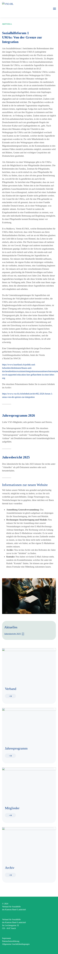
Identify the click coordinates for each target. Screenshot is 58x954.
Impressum (6, 938)
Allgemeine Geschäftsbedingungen (16, 944)
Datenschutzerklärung (10, 941)
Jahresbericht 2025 (12, 634)
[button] (54, 8)
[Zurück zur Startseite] (22, 8)
